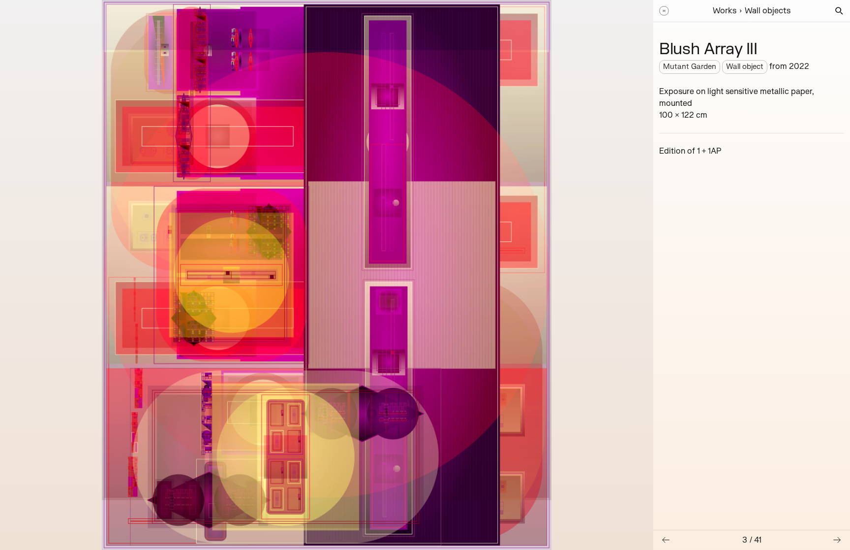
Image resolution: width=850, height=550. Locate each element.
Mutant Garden (689, 66)
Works (724, 11)
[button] (839, 11)
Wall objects (767, 11)
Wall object (744, 66)
